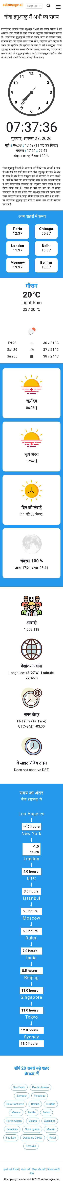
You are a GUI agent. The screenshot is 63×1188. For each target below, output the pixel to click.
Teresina (31, 1146)
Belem (46, 1112)
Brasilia (35, 1104)
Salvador (22, 1095)
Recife (32, 1112)
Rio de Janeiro (40, 1087)
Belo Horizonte (15, 1104)
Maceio (51, 1129)
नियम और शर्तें (38, 1169)
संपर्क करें (25, 1169)
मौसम (31, 285)
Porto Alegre (14, 1120)
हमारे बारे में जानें (11, 1169)
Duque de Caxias (32, 1137)
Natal (52, 1137)
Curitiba (50, 1104)
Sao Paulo (19, 1087)
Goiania (33, 1120)
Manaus (16, 1112)
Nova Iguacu (32, 1129)
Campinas (12, 1129)
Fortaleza (39, 1095)
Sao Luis (11, 1137)
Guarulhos (49, 1120)
